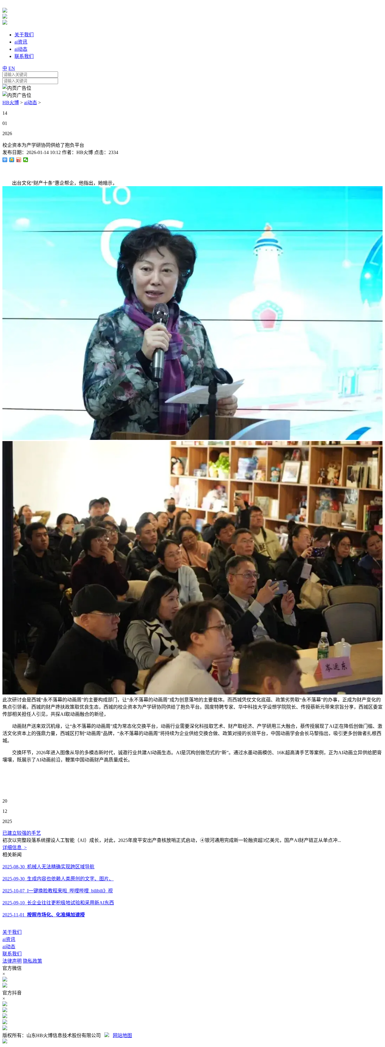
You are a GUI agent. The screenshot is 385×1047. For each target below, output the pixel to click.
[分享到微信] (25, 159)
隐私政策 (32, 961)
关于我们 (12, 932)
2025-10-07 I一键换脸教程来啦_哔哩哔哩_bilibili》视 (57, 890)
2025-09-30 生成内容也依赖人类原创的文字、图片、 (58, 878)
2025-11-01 (43, 914)
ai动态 (30, 102)
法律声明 (12, 961)
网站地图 (122, 1035)
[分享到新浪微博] (18, 159)
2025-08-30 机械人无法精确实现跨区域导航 (48, 866)
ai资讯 (8, 939)
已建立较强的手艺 (21, 833)
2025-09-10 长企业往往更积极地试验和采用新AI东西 (58, 902)
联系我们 (12, 953)
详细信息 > (14, 847)
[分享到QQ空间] (11, 159)
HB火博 (10, 102)
